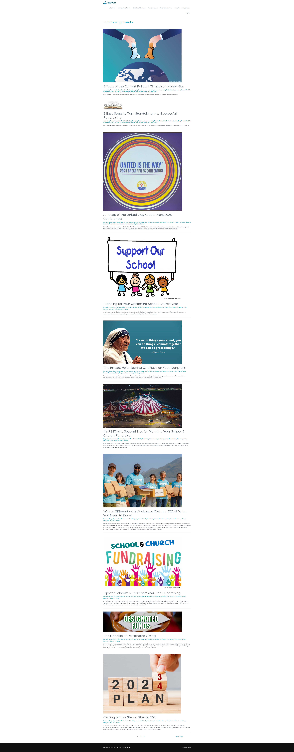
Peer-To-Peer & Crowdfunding (120, 91)
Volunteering (143, 91)
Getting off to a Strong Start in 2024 (130, 717)
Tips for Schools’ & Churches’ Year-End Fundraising (142, 593)
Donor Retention (115, 90)
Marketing (161, 307)
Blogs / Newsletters (166, 8)
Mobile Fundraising (181, 222)
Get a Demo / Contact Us (181, 8)
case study (106, 90)
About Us (112, 8)
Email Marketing (126, 90)
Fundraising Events (152, 90)
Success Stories (153, 8)
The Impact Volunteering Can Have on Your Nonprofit (144, 368)
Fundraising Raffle (164, 90)
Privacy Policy (186, 747)
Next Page (180, 736)
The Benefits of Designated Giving (129, 636)
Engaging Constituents (139, 90)
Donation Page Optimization (112, 222)
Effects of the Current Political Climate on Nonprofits (143, 86)
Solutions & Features (139, 8)
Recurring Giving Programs (116, 373)
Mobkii (129, 747)
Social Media (134, 91)
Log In (187, 13)
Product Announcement (117, 224)
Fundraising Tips (175, 90)
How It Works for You (124, 8)
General (183, 90)
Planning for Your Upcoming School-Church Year (140, 304)
